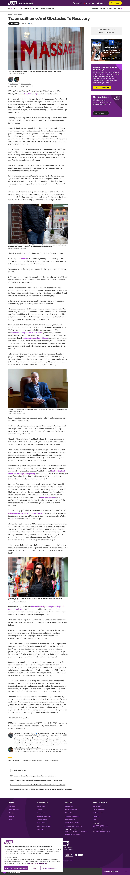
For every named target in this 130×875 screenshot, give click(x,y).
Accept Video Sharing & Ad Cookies (16, 868)
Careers (11, 816)
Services (11, 813)
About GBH (12, 806)
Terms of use (69, 806)
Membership (41, 813)
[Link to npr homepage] (69, 855)
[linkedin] (107, 826)
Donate (116, 3)
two (25, 94)
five (37, 94)
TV (9, 8)
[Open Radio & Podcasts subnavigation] (30, 8)
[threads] (103, 826)
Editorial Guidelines (71, 809)
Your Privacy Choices (65, 861)
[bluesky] (101, 826)
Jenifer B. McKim (26, 84)
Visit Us (95, 819)
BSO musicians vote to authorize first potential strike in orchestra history (32, 776)
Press (10, 819)
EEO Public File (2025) (72, 823)
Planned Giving (41, 823)
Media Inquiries (97, 813)
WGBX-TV (76, 831)
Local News (18, 14)
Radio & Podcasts (21, 8)
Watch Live (90, 3)
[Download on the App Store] (106, 58)
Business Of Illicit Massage (33, 760)
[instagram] (94, 826)
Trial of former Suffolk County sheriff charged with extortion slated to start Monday (36, 780)
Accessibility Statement (72, 816)
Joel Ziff (24, 259)
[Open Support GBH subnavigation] (121, 8)
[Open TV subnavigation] (11, 8)
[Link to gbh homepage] (12, 3)
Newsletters (96, 816)
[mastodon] (103, 831)
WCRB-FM (76, 834)
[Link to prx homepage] (79, 855)
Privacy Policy (69, 813)
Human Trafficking (51, 760)
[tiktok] (96, 826)
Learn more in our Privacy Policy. (37, 863)
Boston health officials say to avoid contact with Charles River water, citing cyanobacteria (37, 785)
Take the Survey (101, 87)
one (21, 94)
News (35, 8)
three (30, 94)
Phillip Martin (14, 84)
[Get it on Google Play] (116, 58)
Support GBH (114, 8)
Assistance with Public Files (73, 826)
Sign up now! (99, 113)
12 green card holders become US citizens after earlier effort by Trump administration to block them (41, 789)
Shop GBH (104, 8)
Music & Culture (47, 8)
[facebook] (105, 826)
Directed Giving (42, 819)
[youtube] (98, 826)
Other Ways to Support (44, 826)
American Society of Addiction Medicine (27, 333)
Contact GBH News (99, 809)
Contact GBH (97, 806)
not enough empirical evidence (35, 338)
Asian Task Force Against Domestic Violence (25, 513)
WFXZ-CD (84, 831)
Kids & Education (14, 809)
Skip (34, 868)
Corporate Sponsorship (44, 816)
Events (95, 8)
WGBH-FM (68, 834)
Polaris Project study (48, 497)
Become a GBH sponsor (106, 32)
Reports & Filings (70, 819)
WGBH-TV (68, 831)
